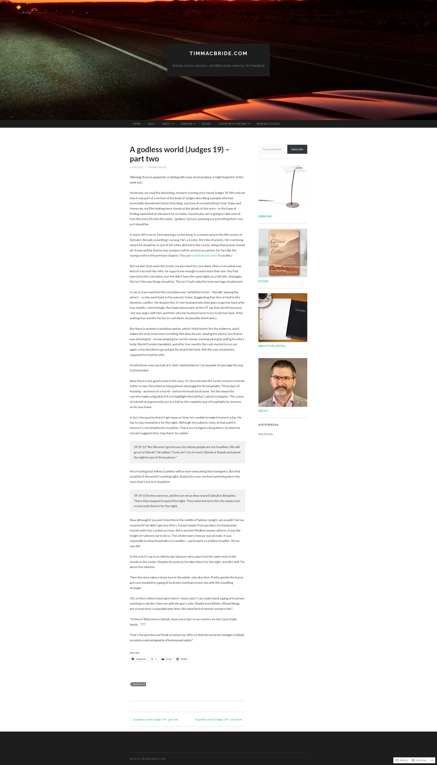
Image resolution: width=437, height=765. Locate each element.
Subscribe (297, 149)
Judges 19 (139, 684)
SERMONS (265, 216)
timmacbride (157, 167)
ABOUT (263, 410)
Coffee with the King (232, 123)
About (166, 123)
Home (137, 123)
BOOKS (263, 281)
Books (206, 123)
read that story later (204, 255)
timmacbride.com (218, 53)
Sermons (187, 123)
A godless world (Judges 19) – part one (154, 719)
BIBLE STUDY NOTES (271, 345)
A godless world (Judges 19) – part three (220, 719)
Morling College (268, 123)
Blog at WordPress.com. (148, 758)
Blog (151, 123)
